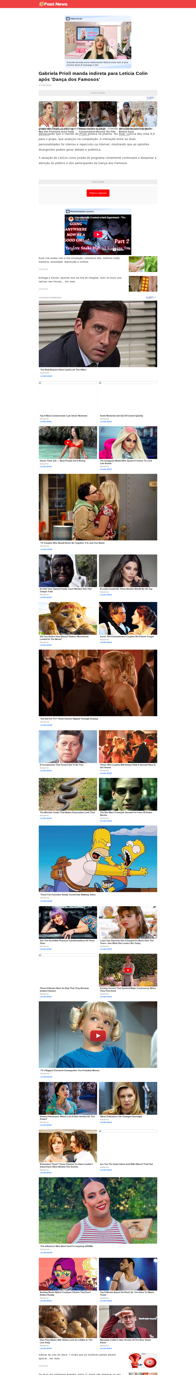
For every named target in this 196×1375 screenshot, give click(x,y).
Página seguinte (98, 193)
